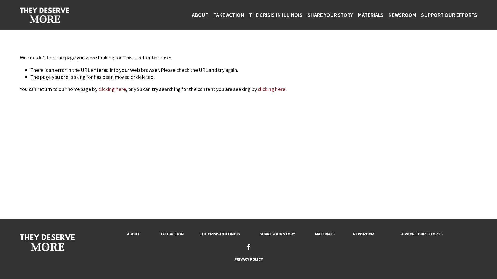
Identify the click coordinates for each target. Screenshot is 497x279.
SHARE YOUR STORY (330, 15)
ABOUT (200, 15)
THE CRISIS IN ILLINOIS (275, 15)
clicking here (112, 89)
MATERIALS (370, 15)
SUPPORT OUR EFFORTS (449, 15)
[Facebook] (248, 247)
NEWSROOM (402, 15)
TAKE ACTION (228, 15)
